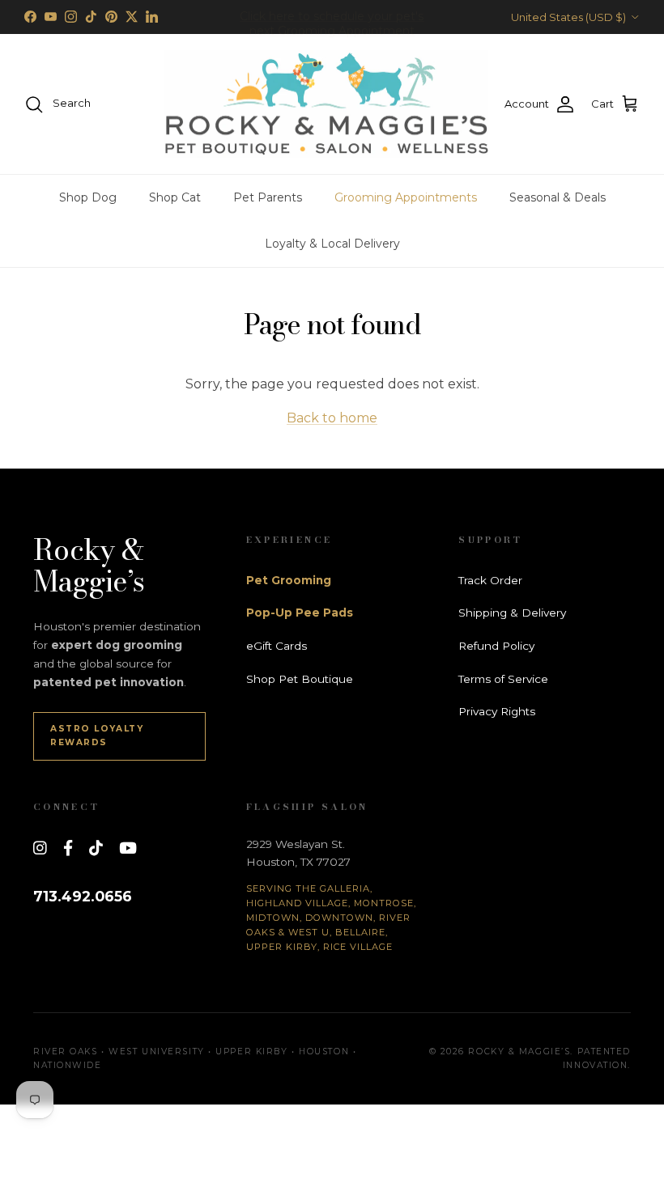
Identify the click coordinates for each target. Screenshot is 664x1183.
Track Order (490, 580)
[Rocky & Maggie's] (326, 104)
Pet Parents (267, 197)
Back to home (332, 418)
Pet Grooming (288, 580)
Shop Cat (175, 197)
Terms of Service (503, 678)
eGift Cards (276, 645)
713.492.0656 (82, 896)
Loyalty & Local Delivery (332, 243)
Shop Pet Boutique (299, 678)
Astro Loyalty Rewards (96, 735)
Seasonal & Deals (557, 197)
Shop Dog (88, 197)
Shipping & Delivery (512, 612)
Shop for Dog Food (332, 23)
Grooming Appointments (405, 197)
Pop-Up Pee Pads (299, 612)
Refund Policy (496, 645)
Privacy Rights (496, 711)
